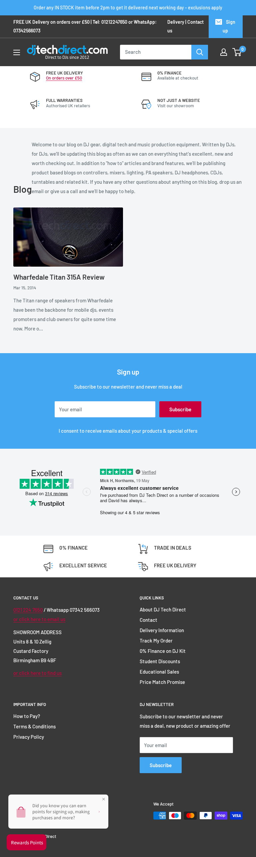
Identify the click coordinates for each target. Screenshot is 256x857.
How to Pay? (26, 716)
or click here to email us (39, 619)
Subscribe (180, 409)
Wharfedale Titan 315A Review (59, 277)
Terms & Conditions (34, 726)
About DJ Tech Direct (163, 609)
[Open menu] (16, 52)
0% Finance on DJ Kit (163, 651)
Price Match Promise (162, 682)
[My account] (223, 52)
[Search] (199, 52)
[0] (237, 52)
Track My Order (156, 640)
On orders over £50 (64, 78)
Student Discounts (160, 661)
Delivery (175, 22)
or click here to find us (37, 673)
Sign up (229, 26)
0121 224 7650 (28, 610)
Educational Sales (159, 672)
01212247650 (114, 22)
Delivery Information (162, 630)
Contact (148, 620)
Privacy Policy (28, 737)
